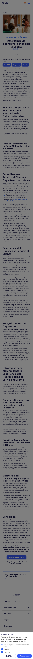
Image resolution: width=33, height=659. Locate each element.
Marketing (7, 652)
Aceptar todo (24, 656)
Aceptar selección (9, 656)
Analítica (6, 649)
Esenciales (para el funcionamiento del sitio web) (16, 645)
